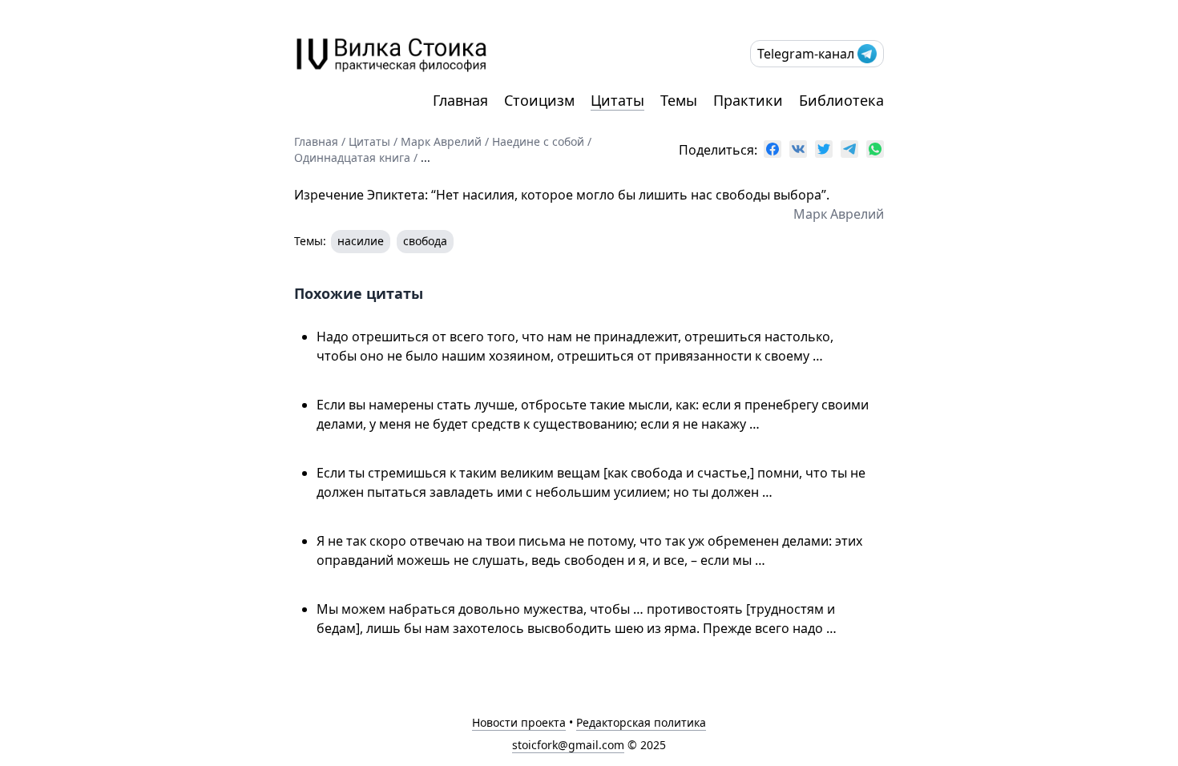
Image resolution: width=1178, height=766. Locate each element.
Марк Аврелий (441, 141)
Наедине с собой (538, 141)
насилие (360, 240)
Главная (460, 100)
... (425, 157)
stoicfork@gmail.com (568, 744)
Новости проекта (519, 722)
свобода (425, 240)
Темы (678, 100)
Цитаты (617, 100)
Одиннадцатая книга (352, 157)
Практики (748, 100)
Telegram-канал (805, 53)
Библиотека (841, 100)
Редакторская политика (641, 722)
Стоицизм (539, 100)
